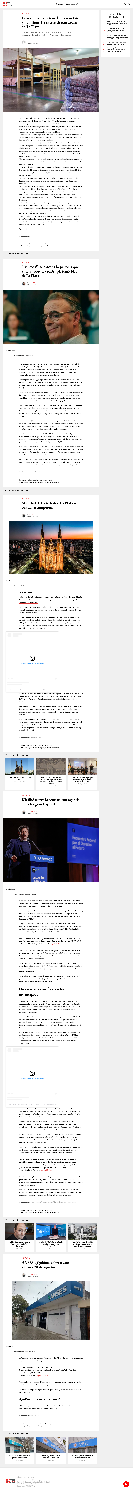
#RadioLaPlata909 (26, 938)
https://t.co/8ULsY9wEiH (71, 941)
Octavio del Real (33, 515)
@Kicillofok (75, 938)
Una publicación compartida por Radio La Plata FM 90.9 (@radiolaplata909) (32, 1104)
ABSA (32, 1202)
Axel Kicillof (57, 900)
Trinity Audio (24, 355)
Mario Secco (31, 971)
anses (31, 1415)
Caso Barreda (39, 472)
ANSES (59, 1358)
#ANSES (73, 1370)
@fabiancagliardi (40, 938)
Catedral (32, 737)
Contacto (59, 4)
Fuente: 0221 (23, 229)
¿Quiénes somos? (71, 4)
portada (51, 472)
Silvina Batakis (53, 932)
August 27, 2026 (46, 1170)
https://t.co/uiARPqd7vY (60, 1370)
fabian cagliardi (57, 1202)
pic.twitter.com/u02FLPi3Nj (55, 1167)
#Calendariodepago (26, 1367)
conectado (38, 246)
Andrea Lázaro (33, 283)
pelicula (46, 472)
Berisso (44, 1202)
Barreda (32, 472)
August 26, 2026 (55, 944)
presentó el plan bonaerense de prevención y (49, 1035)
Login (50, 244)
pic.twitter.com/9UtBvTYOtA (30, 1373)
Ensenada (50, 1202)
